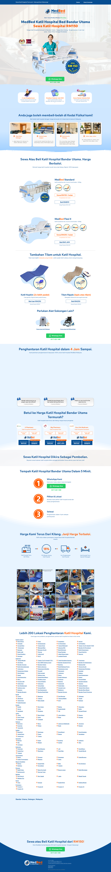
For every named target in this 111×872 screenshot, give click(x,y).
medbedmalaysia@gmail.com (56, 861)
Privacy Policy (50, 866)
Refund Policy (50, 867)
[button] (88, 2)
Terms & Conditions (51, 865)
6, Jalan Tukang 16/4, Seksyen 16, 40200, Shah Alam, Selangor (59, 863)
